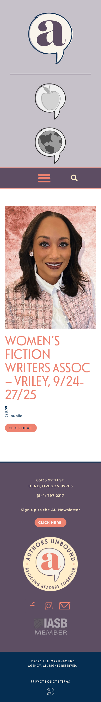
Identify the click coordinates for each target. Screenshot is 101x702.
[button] (44, 178)
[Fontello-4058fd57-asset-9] (48, 606)
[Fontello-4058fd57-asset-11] (32, 606)
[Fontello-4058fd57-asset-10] (64, 606)
